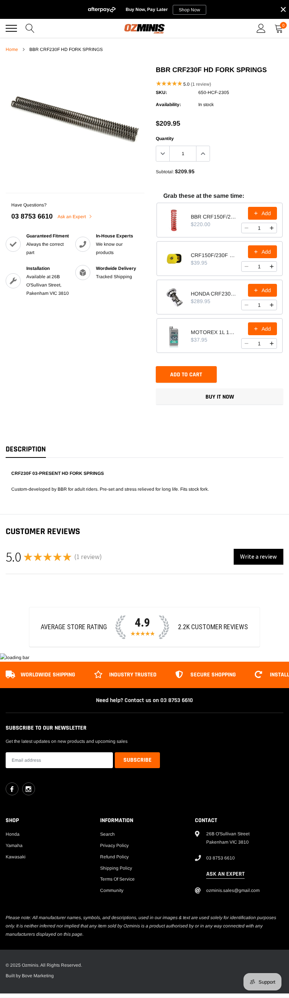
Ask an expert (225, 874)
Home (12, 49)
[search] (30, 28)
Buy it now (219, 397)
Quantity (165, 138)
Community (111, 890)
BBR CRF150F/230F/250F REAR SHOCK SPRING (214, 217)
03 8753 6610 (32, 216)
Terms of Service (117, 879)
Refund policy (114, 856)
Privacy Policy (114, 845)
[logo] (144, 28)
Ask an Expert (72, 216)
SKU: (161, 92)
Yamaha (14, 845)
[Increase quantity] (271, 228)
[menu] (11, 28)
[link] (12, 788)
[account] (261, 28)
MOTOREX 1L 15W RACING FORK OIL (214, 332)
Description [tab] (26, 449)
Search (107, 834)
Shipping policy (116, 868)
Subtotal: (165, 171)
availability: (168, 104)
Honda (13, 834)
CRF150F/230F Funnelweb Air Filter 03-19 (214, 255)
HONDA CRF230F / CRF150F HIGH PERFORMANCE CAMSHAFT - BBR (214, 294)
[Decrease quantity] (246, 228)
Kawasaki (16, 856)
